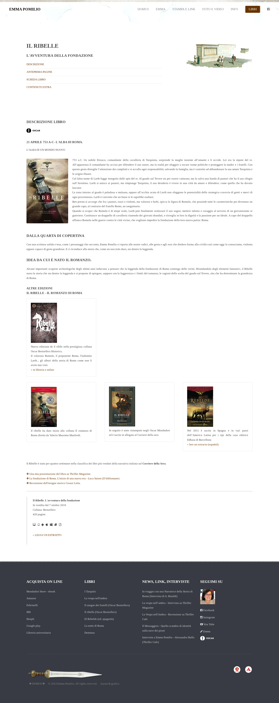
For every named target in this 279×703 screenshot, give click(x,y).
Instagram (209, 617)
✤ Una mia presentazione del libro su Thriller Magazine (58, 473)
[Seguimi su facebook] (268, 9)
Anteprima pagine (39, 71)
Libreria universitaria (38, 632)
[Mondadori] (248, 672)
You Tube (209, 624)
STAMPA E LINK (183, 9)
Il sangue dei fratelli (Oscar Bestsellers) (107, 605)
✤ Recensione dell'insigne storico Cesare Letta (53, 483)
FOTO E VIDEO (213, 9)
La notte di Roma (94, 625)
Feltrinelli (32, 605)
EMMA (160, 9)
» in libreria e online (42, 369)
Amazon (31, 598)
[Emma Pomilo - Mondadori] (237, 672)
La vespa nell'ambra (95, 598)
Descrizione (35, 64)
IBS (28, 612)
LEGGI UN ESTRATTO (48, 535)
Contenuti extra (38, 87)
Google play (33, 625)
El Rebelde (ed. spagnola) (99, 619)
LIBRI (253, 9)
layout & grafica (110, 683)
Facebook (208, 610)
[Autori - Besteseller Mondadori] (33, 131)
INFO (234, 9)
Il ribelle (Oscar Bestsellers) (100, 612)
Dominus (89, 632)
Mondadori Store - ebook (40, 591)
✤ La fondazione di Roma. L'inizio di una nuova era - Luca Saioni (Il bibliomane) (72, 478)
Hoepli (30, 619)
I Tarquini (90, 591)
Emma (206, 631)
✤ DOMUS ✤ (37, 683)
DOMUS (143, 9)
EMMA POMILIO (25, 9)
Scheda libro (36, 79)
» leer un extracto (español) (203, 444)
